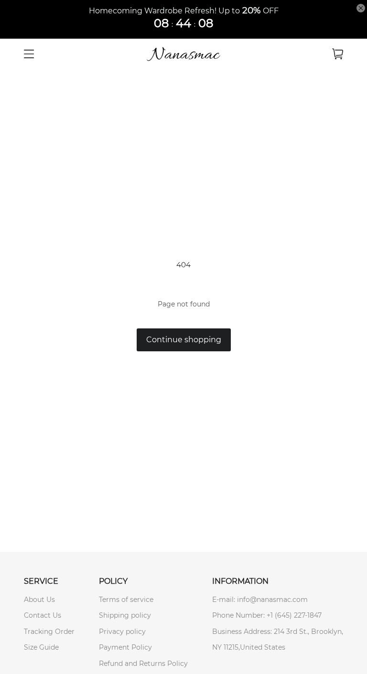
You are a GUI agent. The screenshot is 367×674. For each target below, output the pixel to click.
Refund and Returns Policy (143, 663)
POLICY (113, 581)
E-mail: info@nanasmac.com (260, 599)
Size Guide (41, 647)
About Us (39, 599)
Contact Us (42, 615)
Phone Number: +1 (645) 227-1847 (267, 615)
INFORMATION (240, 581)
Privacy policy (122, 631)
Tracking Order (49, 631)
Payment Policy (125, 647)
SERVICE (41, 581)
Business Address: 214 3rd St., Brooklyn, (277, 631)
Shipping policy (125, 615)
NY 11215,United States (248, 647)
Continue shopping (183, 339)
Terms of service (126, 599)
